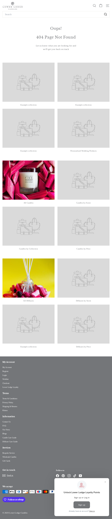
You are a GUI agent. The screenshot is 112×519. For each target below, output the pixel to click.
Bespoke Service (8, 453)
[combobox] (56, 14)
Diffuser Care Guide (10, 442)
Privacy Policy (7, 403)
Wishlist (5, 379)
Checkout (5, 383)
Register (5, 371)
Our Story (6, 430)
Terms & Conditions (9, 399)
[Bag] (100, 5)
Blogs (4, 434)
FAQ (4, 426)
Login (4, 375)
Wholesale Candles (9, 457)
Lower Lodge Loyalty (10, 387)
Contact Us (6, 422)
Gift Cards (6, 461)
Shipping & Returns (9, 406)
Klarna (4, 410)
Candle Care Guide (9, 438)
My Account (7, 367)
